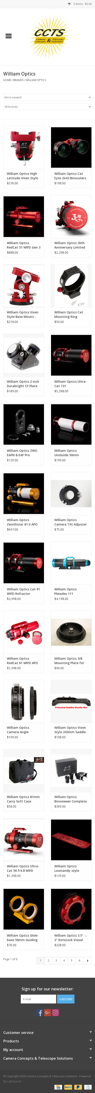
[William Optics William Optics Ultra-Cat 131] (71, 355)
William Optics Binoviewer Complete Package (70, 799)
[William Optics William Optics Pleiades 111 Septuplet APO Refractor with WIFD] (71, 562)
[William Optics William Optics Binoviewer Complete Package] (71, 770)
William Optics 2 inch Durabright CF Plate (23, 383)
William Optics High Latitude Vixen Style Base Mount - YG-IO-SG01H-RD (22, 175)
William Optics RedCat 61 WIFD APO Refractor (22, 660)
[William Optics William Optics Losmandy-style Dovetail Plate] (71, 839)
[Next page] (87, 960)
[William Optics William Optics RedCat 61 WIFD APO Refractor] (23, 632)
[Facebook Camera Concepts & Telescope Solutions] (39, 1012)
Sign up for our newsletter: (47, 989)
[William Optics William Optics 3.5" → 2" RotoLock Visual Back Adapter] (71, 909)
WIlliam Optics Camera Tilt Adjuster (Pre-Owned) (70, 522)
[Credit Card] (58, 1087)
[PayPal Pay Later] (78, 1087)
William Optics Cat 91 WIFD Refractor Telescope (23, 591)
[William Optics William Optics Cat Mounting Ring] (71, 285)
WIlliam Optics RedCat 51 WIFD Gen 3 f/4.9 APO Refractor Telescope (23, 245)
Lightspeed (14, 1081)
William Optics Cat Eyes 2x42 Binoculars (70, 175)
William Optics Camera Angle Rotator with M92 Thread (20, 729)
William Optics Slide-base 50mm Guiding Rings (23, 937)
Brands (18, 80)
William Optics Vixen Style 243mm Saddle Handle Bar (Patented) (70, 729)
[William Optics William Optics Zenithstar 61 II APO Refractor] (23, 493)
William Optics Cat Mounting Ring (68, 314)
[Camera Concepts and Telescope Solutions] (56, 36)
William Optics (36, 80)
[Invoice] (87, 1087)
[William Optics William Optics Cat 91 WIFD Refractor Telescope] (23, 562)
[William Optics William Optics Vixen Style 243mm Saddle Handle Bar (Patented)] (71, 701)
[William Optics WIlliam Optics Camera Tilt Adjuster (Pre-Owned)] (71, 493)
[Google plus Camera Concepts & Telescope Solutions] (47, 1012)
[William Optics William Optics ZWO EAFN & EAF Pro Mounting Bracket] (23, 424)
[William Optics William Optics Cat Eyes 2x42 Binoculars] (71, 147)
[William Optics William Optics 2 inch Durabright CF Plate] (23, 355)
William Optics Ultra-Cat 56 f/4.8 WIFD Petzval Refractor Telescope (23, 868)
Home (7, 80)
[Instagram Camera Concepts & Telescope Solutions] (55, 1012)
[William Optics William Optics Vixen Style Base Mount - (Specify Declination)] (23, 285)
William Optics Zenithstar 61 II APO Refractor (22, 522)
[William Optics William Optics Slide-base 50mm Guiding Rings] (23, 909)
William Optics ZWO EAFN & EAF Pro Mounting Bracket (22, 452)
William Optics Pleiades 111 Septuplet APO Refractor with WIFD (70, 591)
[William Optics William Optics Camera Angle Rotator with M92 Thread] (23, 701)
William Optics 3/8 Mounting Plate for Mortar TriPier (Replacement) (69, 660)
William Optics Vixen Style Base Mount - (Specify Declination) (23, 314)
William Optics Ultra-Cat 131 (70, 383)
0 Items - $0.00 (82, 4)
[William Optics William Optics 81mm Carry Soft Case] (23, 770)
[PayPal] (68, 1087)
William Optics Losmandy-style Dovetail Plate (66, 868)
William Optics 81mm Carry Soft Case (23, 799)
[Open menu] (8, 35)
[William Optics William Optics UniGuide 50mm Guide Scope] (71, 424)
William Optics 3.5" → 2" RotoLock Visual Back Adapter (70, 937)
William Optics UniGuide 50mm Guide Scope (66, 452)
